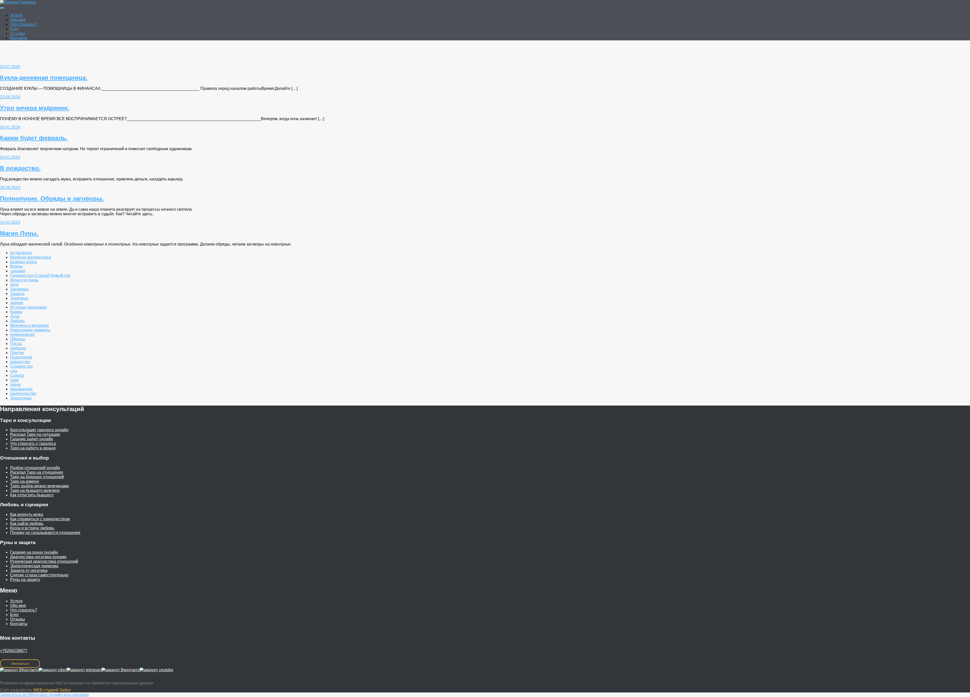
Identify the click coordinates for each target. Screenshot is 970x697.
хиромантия (21, 389)
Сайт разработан (35, 690)
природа (18, 348)
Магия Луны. (19, 233)
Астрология (21, 253)
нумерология (22, 334)
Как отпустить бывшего (32, 495)
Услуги (16, 15)
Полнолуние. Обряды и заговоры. (52, 198)
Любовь (17, 321)
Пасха (16, 343)
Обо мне (18, 20)
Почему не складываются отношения (45, 532)
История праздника (28, 307)
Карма (16, 312)
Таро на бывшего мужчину (35, 490)
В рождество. (20, 168)
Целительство (23, 393)
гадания (17, 271)
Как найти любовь (26, 523)
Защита (17, 293)
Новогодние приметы (30, 330)
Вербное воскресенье (30, 257)
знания (16, 303)
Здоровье (19, 298)
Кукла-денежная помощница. (43, 77)
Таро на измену (24, 481)
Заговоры (19, 289)
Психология (21, 357)
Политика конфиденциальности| (30, 683)
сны (13, 371)
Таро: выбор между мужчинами (39, 486)
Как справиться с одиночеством (40, 519)
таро (14, 380)
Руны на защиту (25, 579)
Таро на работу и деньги (33, 448)
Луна (14, 316)
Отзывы (17, 619)
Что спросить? (23, 24)
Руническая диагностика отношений (44, 561)
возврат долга (23, 262)
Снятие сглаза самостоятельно (39, 575)
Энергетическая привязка (34, 566)
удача (15, 384)
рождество (20, 362)
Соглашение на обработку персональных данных (106, 683)
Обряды (17, 339)
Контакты (19, 38)
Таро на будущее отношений (37, 477)
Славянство (21, 366)
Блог (14, 614)
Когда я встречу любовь (32, 528)
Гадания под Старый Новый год (40, 275)
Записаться (20, 663)
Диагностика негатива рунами (38, 557)
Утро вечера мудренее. (34, 107)
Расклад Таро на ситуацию (35, 434)
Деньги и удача (24, 280)
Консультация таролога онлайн (39, 430)
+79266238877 (13, 651)
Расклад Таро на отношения (36, 472)
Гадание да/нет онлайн (31, 439)
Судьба (17, 375)
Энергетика (21, 398)
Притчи (17, 353)
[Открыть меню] (2, 8)
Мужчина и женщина (29, 325)
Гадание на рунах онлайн (34, 552)
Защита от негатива (28, 570)
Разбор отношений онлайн (35, 468)
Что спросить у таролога (33, 443)
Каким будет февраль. (34, 138)
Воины (16, 266)
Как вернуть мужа (26, 514)
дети (14, 284)
